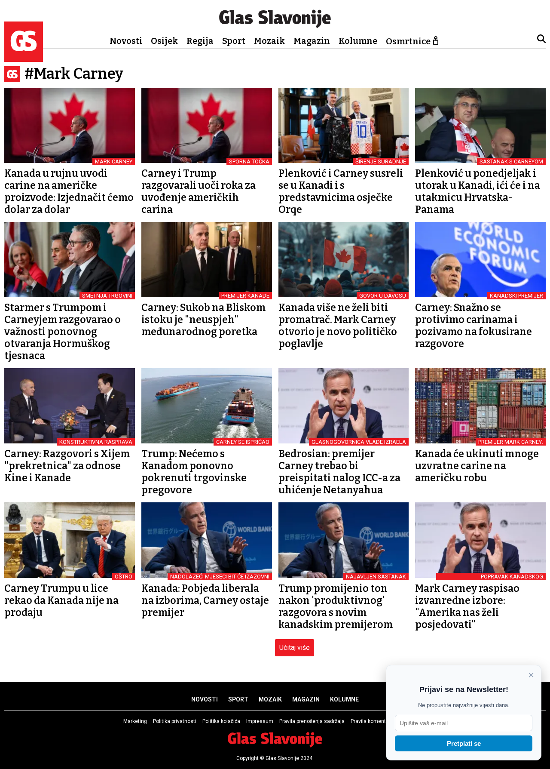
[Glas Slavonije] (23, 58)
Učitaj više (294, 647)
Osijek (164, 41)
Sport (233, 41)
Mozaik (269, 41)
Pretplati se (464, 743)
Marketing (135, 721)
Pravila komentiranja (375, 721)
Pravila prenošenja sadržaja (312, 721)
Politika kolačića (221, 721)
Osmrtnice (408, 41)
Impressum (259, 721)
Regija (200, 41)
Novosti (126, 41)
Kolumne (358, 41)
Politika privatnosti (174, 721)
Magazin (311, 41)
